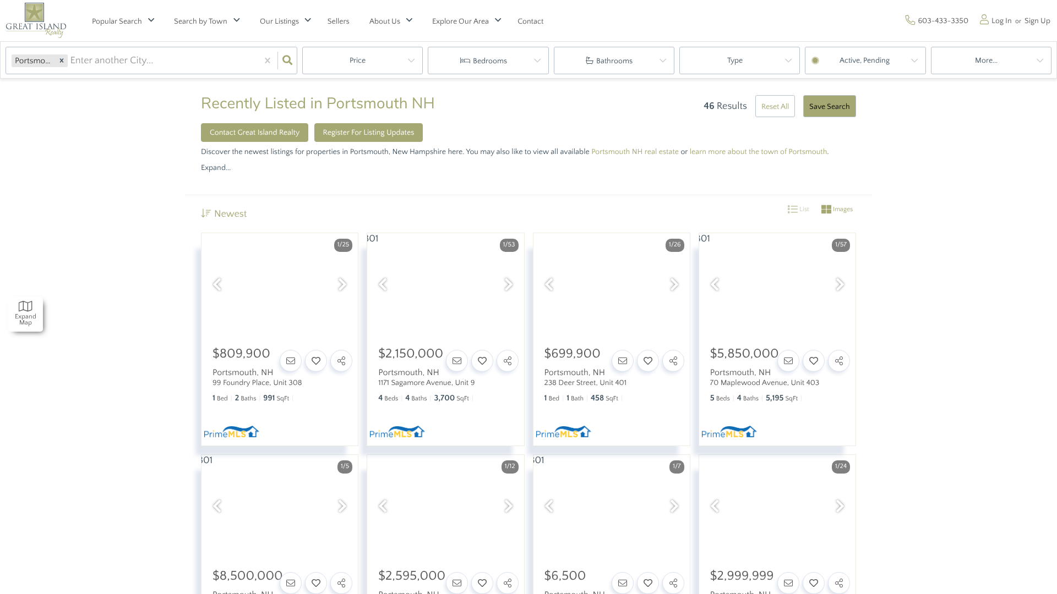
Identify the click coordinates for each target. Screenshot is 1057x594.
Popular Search (117, 21)
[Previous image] (216, 285)
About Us (384, 21)
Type (735, 60)
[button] (62, 60)
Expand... (216, 167)
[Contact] (291, 361)
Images (842, 209)
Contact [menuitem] (530, 21)
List (803, 209)
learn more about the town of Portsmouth (758, 151)
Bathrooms (614, 61)
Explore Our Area (460, 21)
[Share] (341, 361)
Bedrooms (490, 61)
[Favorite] (316, 361)
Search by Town (200, 21)
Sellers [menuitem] (339, 21)
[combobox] (71, 60)
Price (358, 60)
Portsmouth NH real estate (635, 151)
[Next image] (342, 285)
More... (986, 60)
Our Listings (279, 21)
